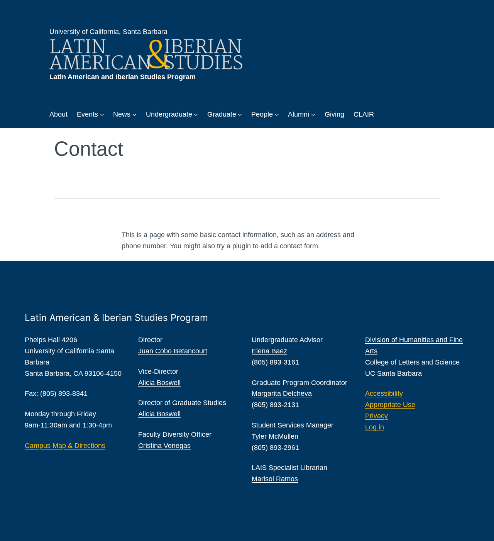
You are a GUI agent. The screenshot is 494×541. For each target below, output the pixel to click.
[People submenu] (277, 114)
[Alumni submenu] (313, 114)
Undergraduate (169, 114)
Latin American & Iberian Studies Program (116, 317)
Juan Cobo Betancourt (172, 351)
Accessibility (384, 393)
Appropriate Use (390, 405)
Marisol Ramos (275, 479)
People (262, 114)
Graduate (221, 114)
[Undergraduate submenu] (196, 114)
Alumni (298, 114)
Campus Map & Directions (65, 445)
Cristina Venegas (164, 445)
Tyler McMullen (275, 436)
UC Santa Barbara (393, 373)
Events (87, 114)
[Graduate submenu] (240, 114)
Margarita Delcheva (282, 393)
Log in (374, 427)
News (121, 114)
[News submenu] (134, 114)
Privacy (376, 416)
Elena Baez (269, 351)
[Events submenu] (102, 114)
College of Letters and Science (412, 362)
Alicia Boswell (159, 383)
